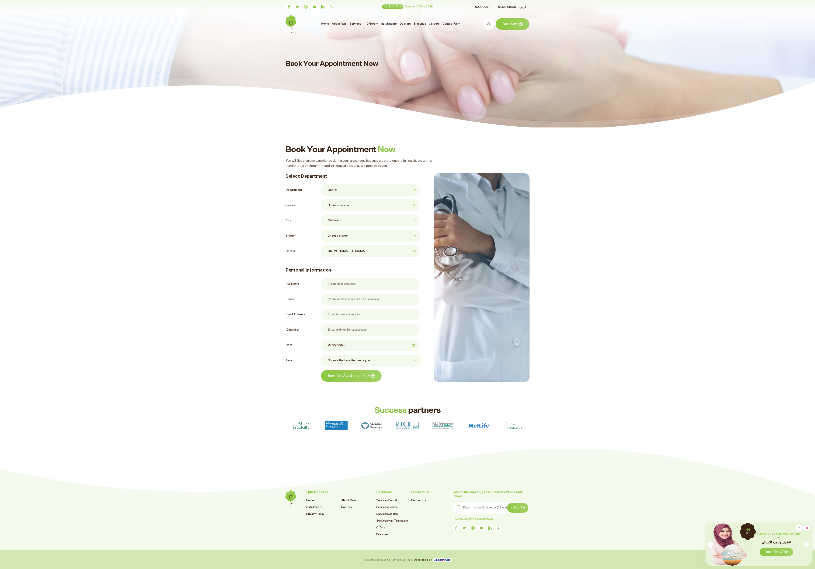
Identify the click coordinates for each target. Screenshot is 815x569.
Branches (420, 23)
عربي (522, 7)
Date (288, 345)
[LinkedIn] (322, 6)
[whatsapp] (331, 6)
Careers (434, 23)
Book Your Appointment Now (349, 375)
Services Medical (387, 514)
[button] (806, 544)
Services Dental (386, 500)
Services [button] (356, 23)
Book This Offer (776, 551)
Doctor (290, 251)
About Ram (339, 23)
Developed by (423, 560)
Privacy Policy (315, 514)
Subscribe (517, 507)
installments (389, 23)
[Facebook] (288, 6)
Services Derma (386, 507)
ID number (292, 329)
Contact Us (418, 500)
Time (288, 360)
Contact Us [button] (450, 23)
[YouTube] (314, 6)
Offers (380, 527)
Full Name (292, 283)
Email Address (295, 314)
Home (325, 23)
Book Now (510, 23)
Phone (289, 299)
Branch (290, 235)
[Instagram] (305, 6)
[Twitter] (297, 6)
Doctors (405, 23)
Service (290, 205)
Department (293, 189)
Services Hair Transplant (392, 520)
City (288, 220)
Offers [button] (371, 23)
